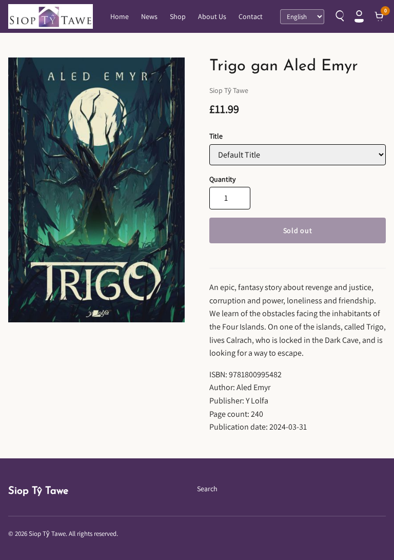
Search (207, 488)
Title (216, 136)
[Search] (338, 16)
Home (119, 16)
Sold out (297, 230)
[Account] (359, 16)
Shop (178, 16)
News (149, 16)
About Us (212, 16)
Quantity (222, 179)
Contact (251, 16)
